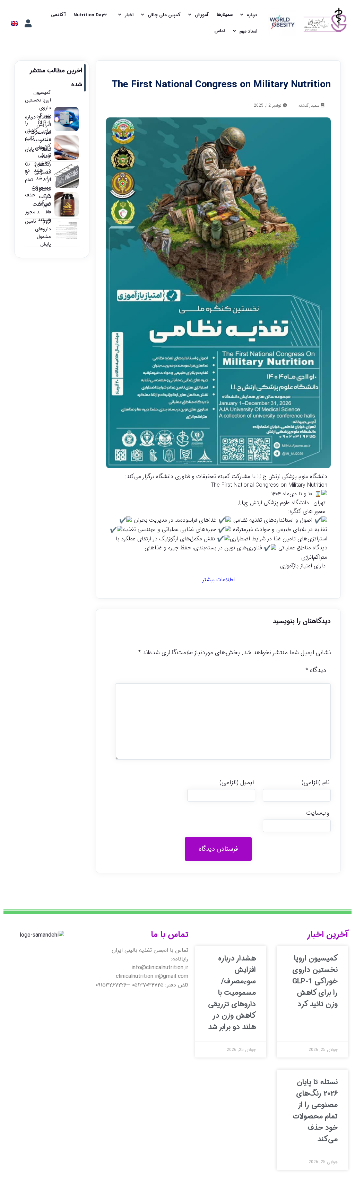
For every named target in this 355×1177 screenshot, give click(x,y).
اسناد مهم (248, 31)
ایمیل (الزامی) (236, 782)
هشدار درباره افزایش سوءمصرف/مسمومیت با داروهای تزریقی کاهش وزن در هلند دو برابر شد (232, 993)
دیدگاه (315, 670)
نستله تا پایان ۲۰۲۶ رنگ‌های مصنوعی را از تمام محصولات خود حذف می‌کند (315, 1111)
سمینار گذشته (308, 106)
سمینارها (225, 14)
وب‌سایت (317, 813)
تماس (219, 31)
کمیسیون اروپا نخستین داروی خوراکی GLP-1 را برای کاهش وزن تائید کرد (315, 981)
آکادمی (58, 14)
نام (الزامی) (315, 782)
